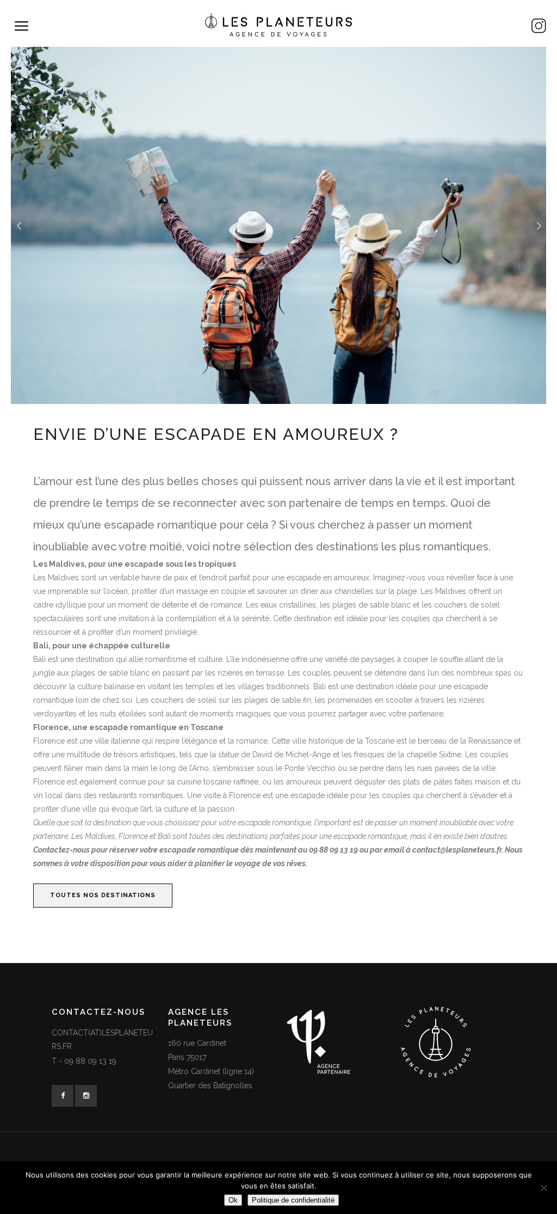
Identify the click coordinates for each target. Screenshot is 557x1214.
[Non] (543, 1187)
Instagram (466, 28)
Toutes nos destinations (103, 895)
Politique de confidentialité (293, 1200)
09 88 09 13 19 (90, 1061)
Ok (233, 1200)
